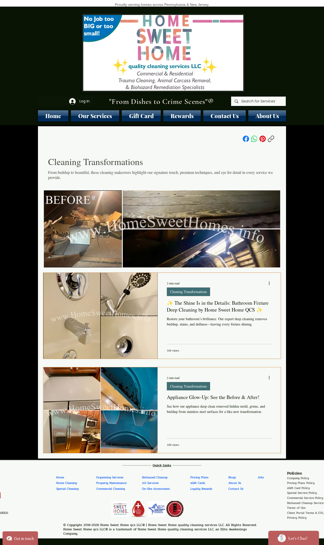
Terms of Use (296, 507)
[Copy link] (271, 139)
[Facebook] (246, 139)
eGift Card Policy (298, 488)
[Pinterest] (262, 139)
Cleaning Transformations (188, 291)
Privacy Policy (297, 517)
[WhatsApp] (254, 139)
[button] (95, 115)
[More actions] (271, 283)
